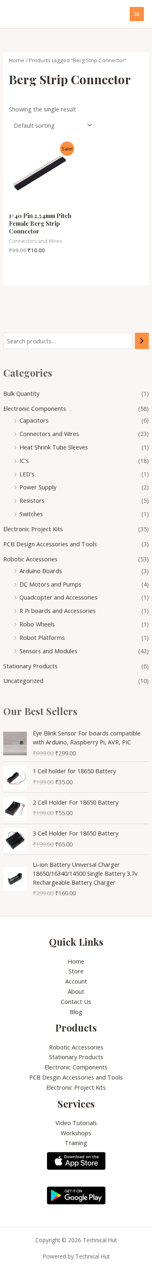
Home (16, 60)
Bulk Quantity (21, 393)
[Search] (142, 341)
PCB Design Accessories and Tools (50, 544)
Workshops (76, 1133)
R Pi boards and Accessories (57, 610)
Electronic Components (34, 408)
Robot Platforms (42, 637)
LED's (26, 474)
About (76, 991)
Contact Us (76, 1001)
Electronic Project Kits (33, 529)
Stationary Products (30, 666)
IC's (24, 460)
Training (76, 1143)
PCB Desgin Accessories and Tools (76, 1077)
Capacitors (34, 420)
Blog (76, 1012)
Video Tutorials (76, 1123)
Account (76, 981)
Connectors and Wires (49, 434)
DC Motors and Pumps (50, 584)
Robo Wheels (37, 624)
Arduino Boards (40, 571)
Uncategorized (23, 680)
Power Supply (37, 487)
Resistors (32, 500)
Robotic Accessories (30, 559)
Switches (31, 514)
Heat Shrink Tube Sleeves (53, 447)
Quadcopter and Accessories (58, 597)
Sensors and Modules (48, 651)
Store (76, 971)
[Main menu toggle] (137, 14)
